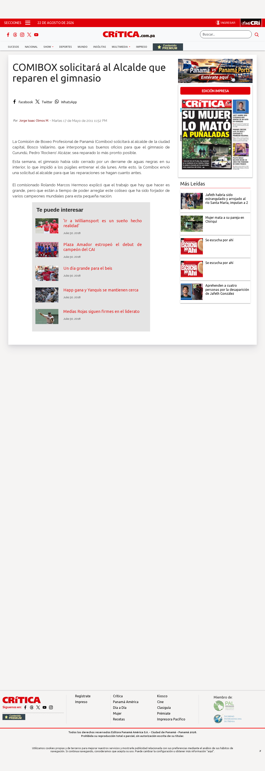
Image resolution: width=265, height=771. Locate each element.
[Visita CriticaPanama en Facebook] (25, 707)
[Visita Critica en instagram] (51, 707)
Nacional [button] (31, 47)
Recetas (119, 719)
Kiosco (162, 696)
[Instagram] (22, 34)
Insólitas (99, 47)
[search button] (256, 34)
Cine (160, 702)
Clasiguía (164, 707)
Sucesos (13, 47)
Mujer (117, 713)
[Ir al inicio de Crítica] (131, 33)
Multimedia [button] (120, 47)
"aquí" (210, 751)
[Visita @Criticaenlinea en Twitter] (32, 707)
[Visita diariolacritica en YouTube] (45, 707)
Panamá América (126, 702)
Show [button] (47, 47)
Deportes (65, 47)
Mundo (82, 47)
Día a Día (119, 707)
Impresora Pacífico (171, 719)
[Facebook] (8, 34)
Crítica (118, 696)
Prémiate (163, 713)
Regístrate (82, 696)
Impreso (141, 47)
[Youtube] (36, 34)
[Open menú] (27, 23)
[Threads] (15, 34)
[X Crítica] (29, 34)
